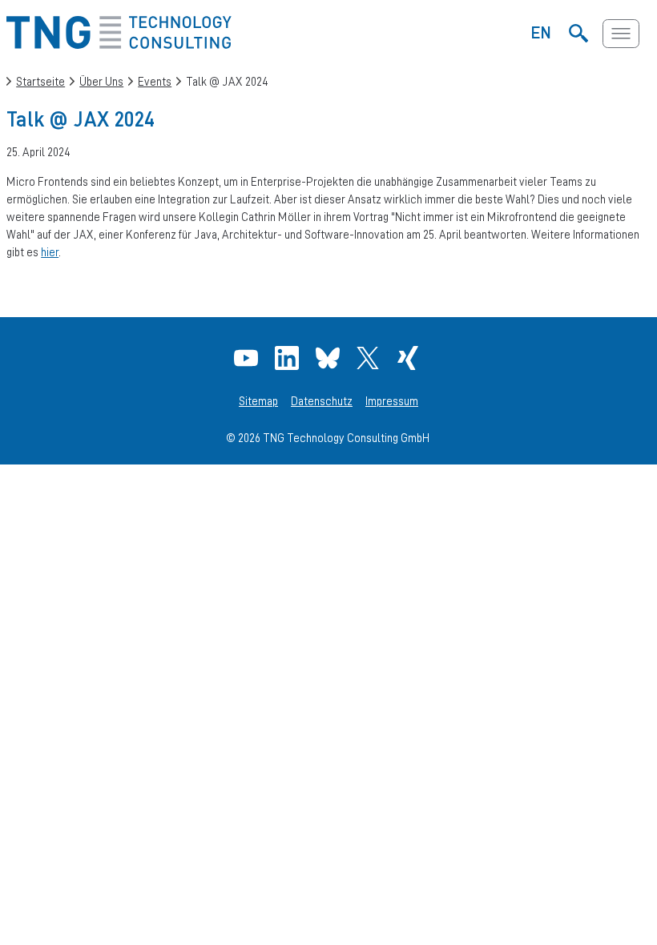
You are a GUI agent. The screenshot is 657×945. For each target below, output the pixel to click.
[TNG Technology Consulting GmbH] (119, 44)
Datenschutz (322, 401)
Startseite (40, 81)
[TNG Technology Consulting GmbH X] (370, 358)
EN (541, 32)
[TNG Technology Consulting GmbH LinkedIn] (289, 358)
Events (154, 81)
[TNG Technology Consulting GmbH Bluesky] (330, 358)
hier (49, 252)
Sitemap (258, 401)
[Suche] (579, 33)
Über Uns (101, 81)
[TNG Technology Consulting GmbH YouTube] (248, 358)
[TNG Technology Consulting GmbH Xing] (410, 358)
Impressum (391, 401)
